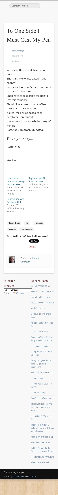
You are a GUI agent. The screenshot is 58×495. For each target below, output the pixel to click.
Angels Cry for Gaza (38, 308)
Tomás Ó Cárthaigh (18, 50)
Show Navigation (47, 27)
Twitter (22, 13)
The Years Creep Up (38, 392)
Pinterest (28, 13)
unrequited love (28, 229)
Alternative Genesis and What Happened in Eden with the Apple (41, 407)
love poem (39, 222)
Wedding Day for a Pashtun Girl (42, 436)
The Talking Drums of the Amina (42, 456)
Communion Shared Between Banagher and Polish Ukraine (41, 339)
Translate (22, 293)
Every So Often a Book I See (41, 398)
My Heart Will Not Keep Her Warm (38, 180)
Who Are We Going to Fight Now (42, 302)
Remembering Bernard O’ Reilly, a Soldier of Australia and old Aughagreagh (42, 428)
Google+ (41, 13)
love (28, 222)
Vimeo (34, 13)
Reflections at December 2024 (42, 291)
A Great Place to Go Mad (40, 462)
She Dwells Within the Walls (41, 285)
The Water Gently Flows (39, 331)
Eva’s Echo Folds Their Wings (41, 296)
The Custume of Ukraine (40, 345)
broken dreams (14, 222)
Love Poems (15, 61)
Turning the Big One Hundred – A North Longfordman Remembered (42, 363)
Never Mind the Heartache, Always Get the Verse (16, 181)
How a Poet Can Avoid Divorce (42, 372)
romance (12, 229)
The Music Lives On (38, 378)
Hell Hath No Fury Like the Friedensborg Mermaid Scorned (42, 449)
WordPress (32, 476)
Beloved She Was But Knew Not (15, 200)
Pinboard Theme (19, 476)
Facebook (15, 13)
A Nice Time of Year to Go (40, 442)
